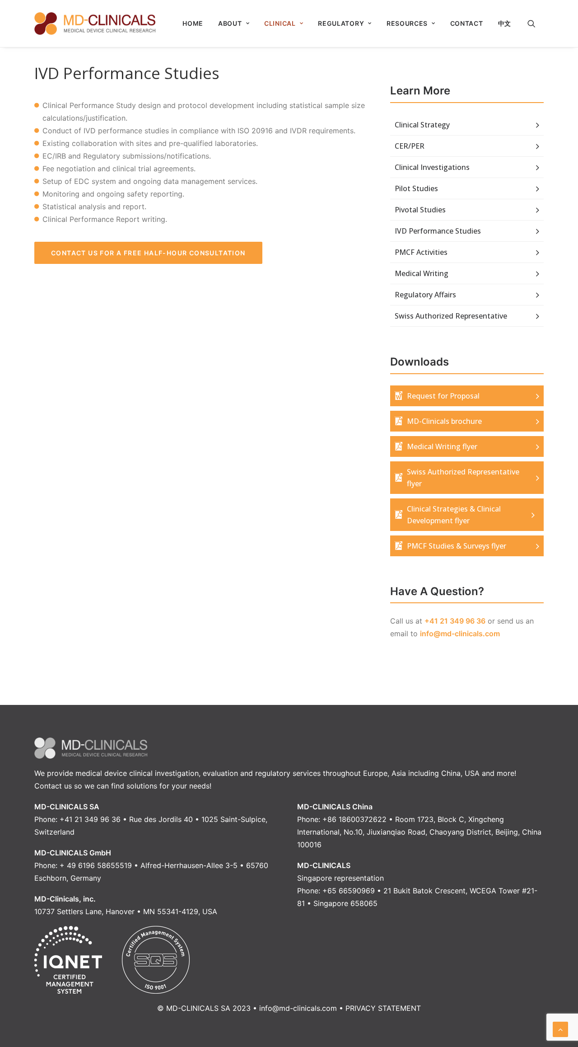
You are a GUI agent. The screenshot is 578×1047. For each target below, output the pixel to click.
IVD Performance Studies (438, 231)
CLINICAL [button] (280, 23)
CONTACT (466, 23)
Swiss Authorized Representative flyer (463, 477)
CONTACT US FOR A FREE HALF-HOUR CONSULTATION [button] (148, 253)
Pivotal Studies (420, 210)
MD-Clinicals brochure (444, 421)
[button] (535, 23)
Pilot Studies (416, 188)
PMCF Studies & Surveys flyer (456, 546)
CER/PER (409, 146)
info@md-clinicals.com (460, 633)
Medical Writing (421, 273)
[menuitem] (193, 23)
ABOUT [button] (230, 23)
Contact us (53, 785)
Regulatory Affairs (425, 295)
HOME (192, 23)
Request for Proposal (443, 396)
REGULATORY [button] (341, 23)
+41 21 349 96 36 (454, 620)
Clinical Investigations (432, 167)
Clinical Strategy (422, 125)
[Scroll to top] (560, 1028)
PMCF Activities (421, 252)
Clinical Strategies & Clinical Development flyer (454, 515)
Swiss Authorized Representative (451, 316)
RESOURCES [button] (407, 23)
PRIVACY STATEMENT (383, 1008)
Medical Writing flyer (442, 446)
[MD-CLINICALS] (94, 23)
